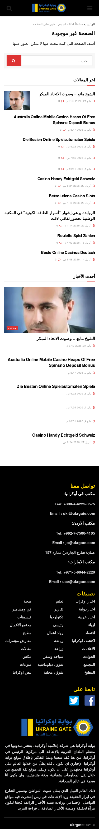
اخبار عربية (86, 616)
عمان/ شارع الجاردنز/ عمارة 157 (70, 552)
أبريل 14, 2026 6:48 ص (77, 259)
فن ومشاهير (21, 608)
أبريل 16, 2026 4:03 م (78, 242)
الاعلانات (88, 648)
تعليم (59, 601)
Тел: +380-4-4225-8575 (75, 503)
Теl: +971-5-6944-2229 (75, 572)
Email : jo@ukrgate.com (73, 542)
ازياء (91, 624)
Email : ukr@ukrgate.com (72, 513)
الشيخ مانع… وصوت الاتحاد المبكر (67, 94)
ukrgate (77, 824)
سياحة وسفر (53, 656)
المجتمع (89, 664)
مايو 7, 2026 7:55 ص (79, 158)
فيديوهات (24, 616)
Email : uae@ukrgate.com (72, 581)
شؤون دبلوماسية (50, 664)
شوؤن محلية (53, 672)
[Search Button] (14, 60)
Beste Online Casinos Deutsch (68, 252)
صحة (27, 601)
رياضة (58, 640)
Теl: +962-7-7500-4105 (75, 533)
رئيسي (58, 624)
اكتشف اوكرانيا (83, 640)
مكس (26, 656)
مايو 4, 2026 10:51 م (79, 169)
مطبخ (27, 632)
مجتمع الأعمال (20, 624)
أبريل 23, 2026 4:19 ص (77, 203)
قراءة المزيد (27, 808)
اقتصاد (90, 632)
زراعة (58, 648)
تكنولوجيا (56, 616)
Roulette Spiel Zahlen (76, 235)
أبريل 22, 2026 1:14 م (78, 225)
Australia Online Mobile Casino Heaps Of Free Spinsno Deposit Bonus (54, 119)
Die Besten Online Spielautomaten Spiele (59, 139)
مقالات (12, 328)
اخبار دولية (87, 608)
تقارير (58, 608)
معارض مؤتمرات (18, 640)
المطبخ (89, 672)
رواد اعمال (55, 632)
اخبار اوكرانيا (85, 601)
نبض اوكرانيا (22, 672)
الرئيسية (89, 24)
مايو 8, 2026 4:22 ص (79, 146)
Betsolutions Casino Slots (72, 196)
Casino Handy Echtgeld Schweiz (66, 178)
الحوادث (89, 656)
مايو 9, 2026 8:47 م (80, 129)
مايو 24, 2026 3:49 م (79, 101)
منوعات (25, 664)
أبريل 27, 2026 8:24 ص (77, 185)
